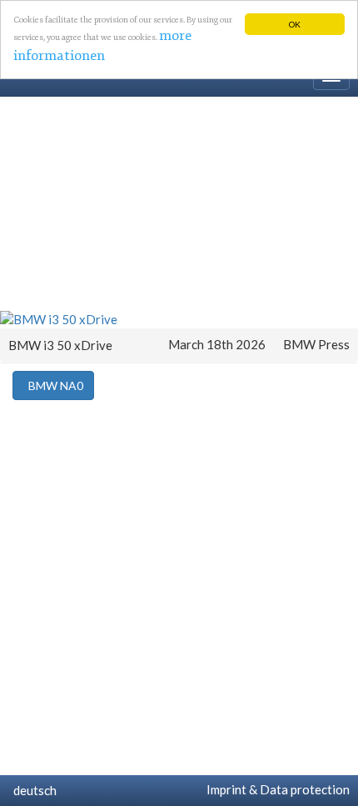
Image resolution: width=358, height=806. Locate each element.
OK (295, 24)
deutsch (32, 790)
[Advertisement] (179, 203)
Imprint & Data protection (275, 789)
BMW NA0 (53, 385)
